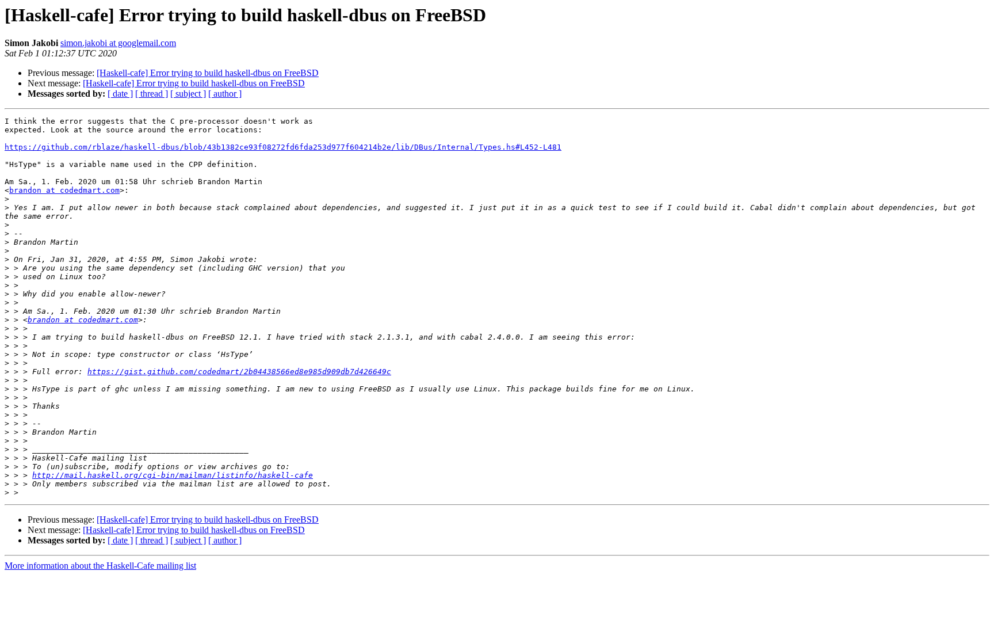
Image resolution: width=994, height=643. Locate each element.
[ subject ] (188, 93)
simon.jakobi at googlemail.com (118, 43)
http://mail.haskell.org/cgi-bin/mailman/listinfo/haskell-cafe (172, 475)
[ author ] (225, 93)
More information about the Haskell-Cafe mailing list (100, 565)
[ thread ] (151, 93)
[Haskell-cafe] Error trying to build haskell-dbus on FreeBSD (208, 73)
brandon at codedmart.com (64, 190)
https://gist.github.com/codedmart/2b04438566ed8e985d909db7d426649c (239, 371)
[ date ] (120, 93)
